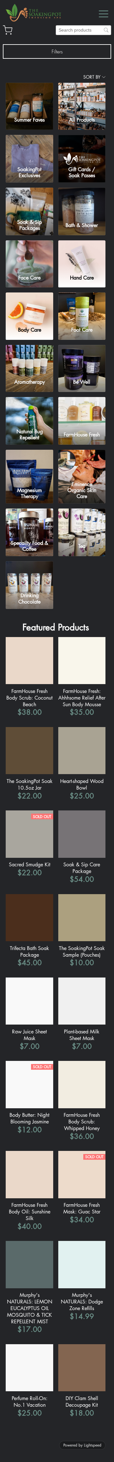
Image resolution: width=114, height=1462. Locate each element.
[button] (57, 51)
